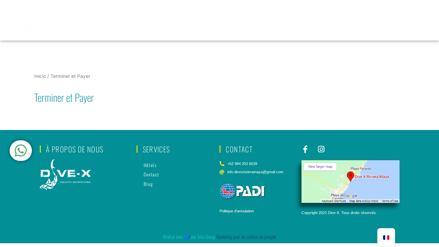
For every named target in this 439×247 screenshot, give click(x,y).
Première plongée (124, 11)
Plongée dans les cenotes (263, 11)
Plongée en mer (207, 11)
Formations (167, 11)
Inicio (40, 76)
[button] (348, 11)
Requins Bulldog (344, 11)
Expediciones (394, 11)
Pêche (309, 11)
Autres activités (398, 28)
